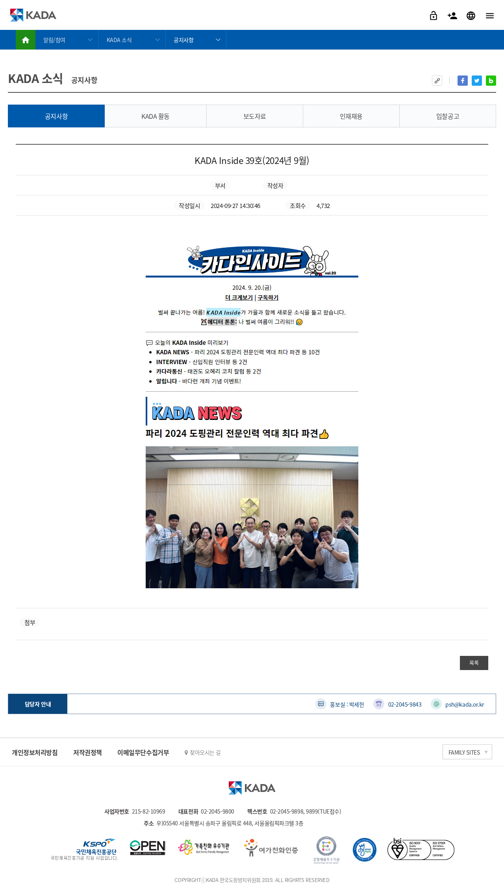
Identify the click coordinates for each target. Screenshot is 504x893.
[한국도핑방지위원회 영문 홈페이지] (471, 15)
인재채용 (351, 116)
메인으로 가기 (25, 40)
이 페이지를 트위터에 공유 (477, 80)
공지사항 (183, 40)
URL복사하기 (437, 80)
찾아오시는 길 (205, 752)
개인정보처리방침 (34, 752)
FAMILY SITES (464, 752)
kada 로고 (252, 788)
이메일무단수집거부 (143, 752)
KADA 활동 (155, 116)
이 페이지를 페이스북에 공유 (463, 80)
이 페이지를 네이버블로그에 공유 (491, 80)
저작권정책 (87, 752)
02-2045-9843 (405, 704)
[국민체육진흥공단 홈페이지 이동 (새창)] (84, 850)
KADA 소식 (119, 40)
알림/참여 (54, 40)
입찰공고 (447, 116)
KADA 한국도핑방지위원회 (33, 15)
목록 (473, 662)
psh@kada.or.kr (464, 704)
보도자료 (254, 116)
